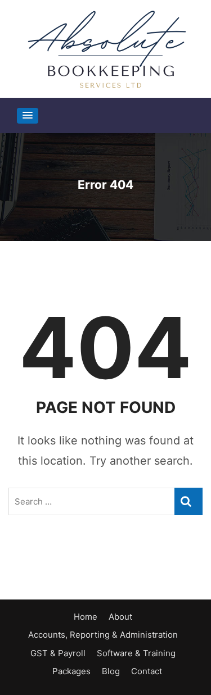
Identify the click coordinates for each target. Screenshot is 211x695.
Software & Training (136, 653)
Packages (71, 671)
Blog (111, 671)
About (120, 616)
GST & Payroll (58, 653)
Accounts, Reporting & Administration (103, 634)
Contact (146, 671)
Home (85, 616)
